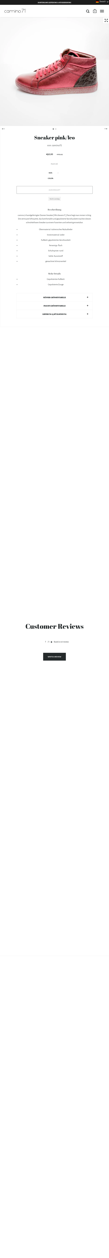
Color (50, 178)
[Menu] (102, 11)
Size (50, 173)
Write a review (54, 657)
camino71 (57, 145)
